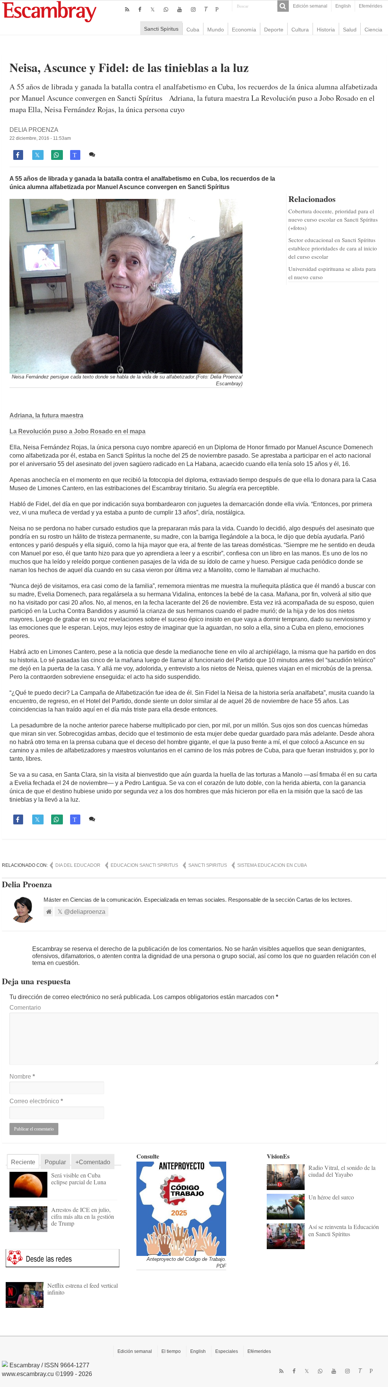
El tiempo (171, 1351)
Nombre (22, 1076)
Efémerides (259, 1351)
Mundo (215, 30)
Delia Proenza (33, 130)
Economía (244, 30)
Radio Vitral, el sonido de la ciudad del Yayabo (341, 1170)
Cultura (300, 30)
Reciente (23, 1162)
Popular (55, 1162)
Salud (350, 30)
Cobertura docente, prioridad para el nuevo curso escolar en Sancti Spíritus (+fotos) (333, 219)
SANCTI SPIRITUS (207, 865)
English (343, 6)
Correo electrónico (36, 1101)
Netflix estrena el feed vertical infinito (82, 1288)
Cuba (192, 30)
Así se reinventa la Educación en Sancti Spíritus (343, 1230)
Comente (110, 154)
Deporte (273, 30)
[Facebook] (140, 9)
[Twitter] (152, 9)
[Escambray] (49, 11)
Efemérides (370, 6)
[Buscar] (283, 6)
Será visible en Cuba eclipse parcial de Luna (78, 1178)
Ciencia (373, 30)
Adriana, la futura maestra (46, 415)
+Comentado (92, 1162)
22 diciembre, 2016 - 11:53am (40, 138)
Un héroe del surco (331, 1197)
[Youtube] (180, 9)
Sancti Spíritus (161, 29)
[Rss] (127, 9)
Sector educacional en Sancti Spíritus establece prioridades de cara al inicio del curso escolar (332, 248)
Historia (326, 30)
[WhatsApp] (166, 9)
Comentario (25, 1007)
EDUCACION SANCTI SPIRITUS (144, 865)
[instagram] (193, 9)
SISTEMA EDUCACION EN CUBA (272, 865)
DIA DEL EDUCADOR (77, 865)
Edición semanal (310, 6)
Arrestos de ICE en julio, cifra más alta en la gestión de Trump (82, 1216)
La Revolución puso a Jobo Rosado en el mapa (77, 431)
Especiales (226, 1351)
